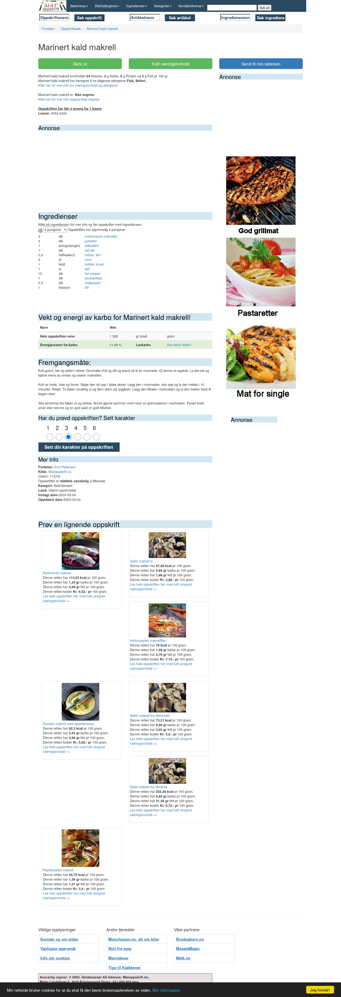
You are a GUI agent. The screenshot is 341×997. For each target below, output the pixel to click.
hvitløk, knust (94, 264)
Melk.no (183, 958)
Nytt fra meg (119, 948)
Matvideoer (118, 958)
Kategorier (161, 5)
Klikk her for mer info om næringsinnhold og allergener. (78, 85)
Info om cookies (55, 958)
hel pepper (92, 273)
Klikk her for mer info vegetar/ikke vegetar (69, 99)
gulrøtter (91, 241)
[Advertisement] (125, 165)
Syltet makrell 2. (141, 561)
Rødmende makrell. (57, 573)
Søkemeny (78, 5)
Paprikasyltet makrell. (58, 870)
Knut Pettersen (65, 467)
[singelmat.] (261, 359)
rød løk (90, 250)
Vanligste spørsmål (58, 948)
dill (87, 287)
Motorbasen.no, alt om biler (133, 939)
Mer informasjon (166, 990)
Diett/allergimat (106, 5)
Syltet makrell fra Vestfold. (149, 786)
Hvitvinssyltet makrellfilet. (148, 640)
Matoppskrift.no (59, 471)
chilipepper (93, 282)
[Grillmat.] (261, 196)
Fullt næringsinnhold (170, 64)
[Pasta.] (261, 277)
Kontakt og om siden (59, 939)
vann (88, 259)
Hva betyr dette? (179, 344)
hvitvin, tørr (93, 255)
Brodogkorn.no (190, 939)
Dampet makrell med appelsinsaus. (69, 723)
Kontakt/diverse (190, 5)
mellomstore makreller (101, 236)
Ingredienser (135, 5)
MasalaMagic (188, 948)
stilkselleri (92, 245)
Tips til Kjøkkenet (124, 967)
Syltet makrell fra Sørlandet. (150, 715)
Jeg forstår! (320, 990)
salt (87, 268)
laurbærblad (93, 278)
